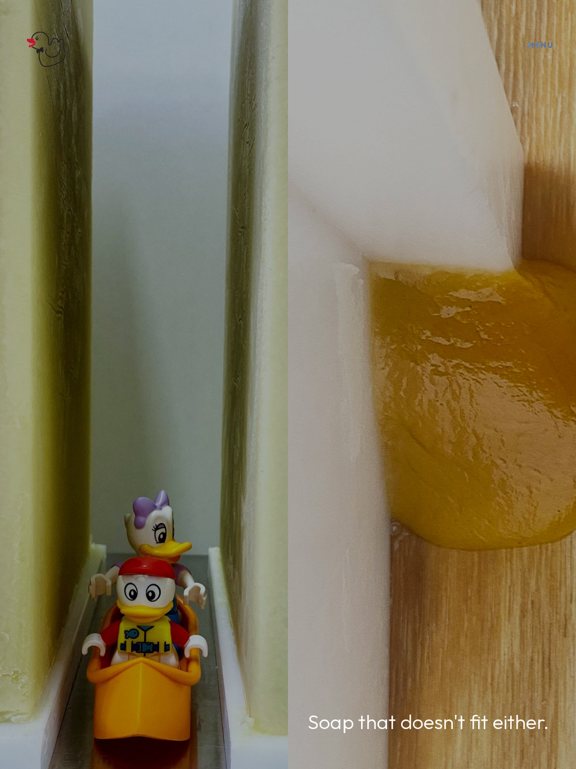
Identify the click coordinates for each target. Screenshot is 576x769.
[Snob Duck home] (45, 45)
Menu (540, 45)
